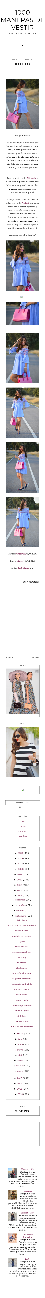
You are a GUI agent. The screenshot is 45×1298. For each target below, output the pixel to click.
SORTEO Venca (21, 930)
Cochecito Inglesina (28, 1235)
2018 (20, 890)
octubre (20, 910)
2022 (20, 869)
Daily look (22, 920)
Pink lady (21, 1016)
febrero (20, 1065)
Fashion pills (27, 1169)
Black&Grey (21, 968)
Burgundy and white (22, 984)
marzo (20, 1060)
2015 (20, 1083)
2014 (20, 1089)
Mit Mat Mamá (21, 989)
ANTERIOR (35, 657)
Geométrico (22, 994)
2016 (20, 1078)
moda (23, 826)
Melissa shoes (22, 1021)
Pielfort (26, 203)
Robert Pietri (27, 1212)
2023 (20, 863)
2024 (20, 858)
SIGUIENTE (9, 657)
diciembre (20, 899)
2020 (20, 879)
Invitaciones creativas (22, 1026)
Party (27, 1259)
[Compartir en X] (20, 71)
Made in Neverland (21, 936)
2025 (21, 853)
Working (22, 957)
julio (20, 1039)
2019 (20, 885)
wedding (22, 836)
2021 (20, 874)
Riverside (21, 962)
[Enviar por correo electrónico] (29, 71)
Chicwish (31, 178)
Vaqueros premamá (22, 978)
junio (20, 1044)
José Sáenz (23, 568)
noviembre (20, 905)
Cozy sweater (21, 946)
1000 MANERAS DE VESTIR (22, 20)
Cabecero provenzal (22, 1005)
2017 (20, 895)
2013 (20, 1094)
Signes (21, 941)
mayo (20, 1050)
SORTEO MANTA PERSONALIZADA (22, 925)
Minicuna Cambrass (22, 952)
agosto (20, 1033)
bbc (22, 821)
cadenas (28, 1191)
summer (22, 831)
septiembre (20, 916)
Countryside (22, 1000)
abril (20, 1055)
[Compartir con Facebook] (16, 71)
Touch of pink (22, 1010)
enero (20, 1071)
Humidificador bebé (21, 973)
